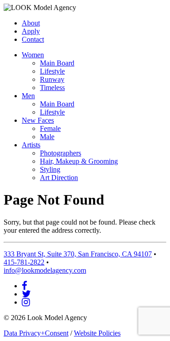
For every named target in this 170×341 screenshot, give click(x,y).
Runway (52, 79)
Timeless (52, 87)
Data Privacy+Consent (36, 333)
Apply (31, 31)
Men (28, 96)
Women (33, 55)
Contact (33, 39)
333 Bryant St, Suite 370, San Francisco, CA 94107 (78, 254)
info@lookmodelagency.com (45, 270)
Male (47, 136)
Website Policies (97, 333)
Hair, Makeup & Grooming (79, 161)
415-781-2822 (24, 262)
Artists (31, 145)
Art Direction (59, 177)
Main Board (57, 63)
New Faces (38, 120)
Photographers (60, 153)
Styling (50, 169)
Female (50, 128)
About (31, 23)
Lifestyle (52, 71)
